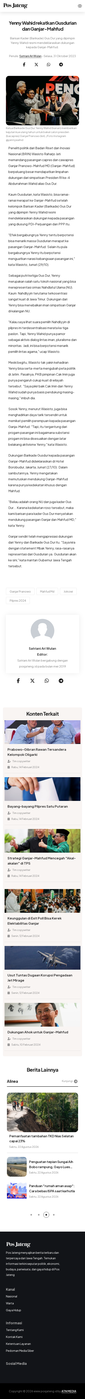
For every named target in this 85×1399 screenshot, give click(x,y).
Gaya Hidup (13, 1310)
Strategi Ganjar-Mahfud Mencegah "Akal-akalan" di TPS (42, 860)
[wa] (49, 65)
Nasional (11, 1296)
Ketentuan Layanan (18, 1343)
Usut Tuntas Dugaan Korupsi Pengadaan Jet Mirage (40, 977)
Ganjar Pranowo (20, 591)
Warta (10, 1303)
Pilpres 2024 (18, 600)
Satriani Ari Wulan (30, 56)
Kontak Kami (14, 1337)
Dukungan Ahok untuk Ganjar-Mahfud (38, 1032)
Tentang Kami (15, 1330)
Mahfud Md (47, 591)
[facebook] (24, 65)
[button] (31, 1215)
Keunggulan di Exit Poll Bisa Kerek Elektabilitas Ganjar (34, 920)
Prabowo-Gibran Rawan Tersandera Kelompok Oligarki (37, 752)
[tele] (61, 65)
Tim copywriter (21, 761)
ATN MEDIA (68, 1391)
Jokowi (68, 591)
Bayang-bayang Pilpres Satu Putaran (38, 806)
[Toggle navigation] (80, 6)
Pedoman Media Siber (20, 1350)
